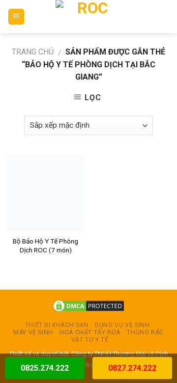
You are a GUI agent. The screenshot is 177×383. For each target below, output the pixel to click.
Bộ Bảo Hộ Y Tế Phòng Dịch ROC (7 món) (45, 245)
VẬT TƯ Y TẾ (90, 339)
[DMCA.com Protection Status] (88, 305)
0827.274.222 (132, 368)
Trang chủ (33, 51)
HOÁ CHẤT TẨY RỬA (89, 332)
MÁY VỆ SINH (33, 332)
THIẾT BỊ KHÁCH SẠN (56, 325)
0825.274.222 (45, 368)
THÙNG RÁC (145, 332)
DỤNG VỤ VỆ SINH (122, 325)
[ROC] (89, 16)
